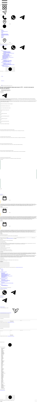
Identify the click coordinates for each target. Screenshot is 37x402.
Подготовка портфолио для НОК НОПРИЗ (5, 280)
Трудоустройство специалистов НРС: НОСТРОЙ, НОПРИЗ (8, 64)
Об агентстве (2, 36)
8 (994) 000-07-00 (5, 288)
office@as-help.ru (1, 296)
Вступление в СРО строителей (7, 51)
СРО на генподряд (4, 58)
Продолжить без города (2, 390)
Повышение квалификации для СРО (6, 56)
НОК (1, 59)
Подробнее (1, 206)
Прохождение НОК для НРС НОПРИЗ (7, 60)
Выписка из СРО (4, 53)
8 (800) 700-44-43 (2, 288)
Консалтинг (2, 35)
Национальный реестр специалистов (4, 281)
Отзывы (2, 32)
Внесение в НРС (3, 282)
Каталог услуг (2, 80)
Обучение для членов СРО (4, 276)
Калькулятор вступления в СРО (4, 277)
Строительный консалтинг (5, 65)
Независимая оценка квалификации (4, 34)
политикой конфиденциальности (10, 238)
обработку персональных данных (19, 267)
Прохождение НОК (3, 279)
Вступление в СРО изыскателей (7, 52)
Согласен (1, 401)
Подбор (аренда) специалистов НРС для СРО (5, 274)
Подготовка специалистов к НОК (6, 61)
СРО (1, 50)
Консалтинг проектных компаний (4, 285)
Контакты (2, 30)
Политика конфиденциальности (4, 31)
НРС (1, 62)
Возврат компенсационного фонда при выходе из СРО (8, 57)
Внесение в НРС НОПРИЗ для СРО (7, 63)
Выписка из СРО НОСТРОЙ (6, 54)
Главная (2, 76)
